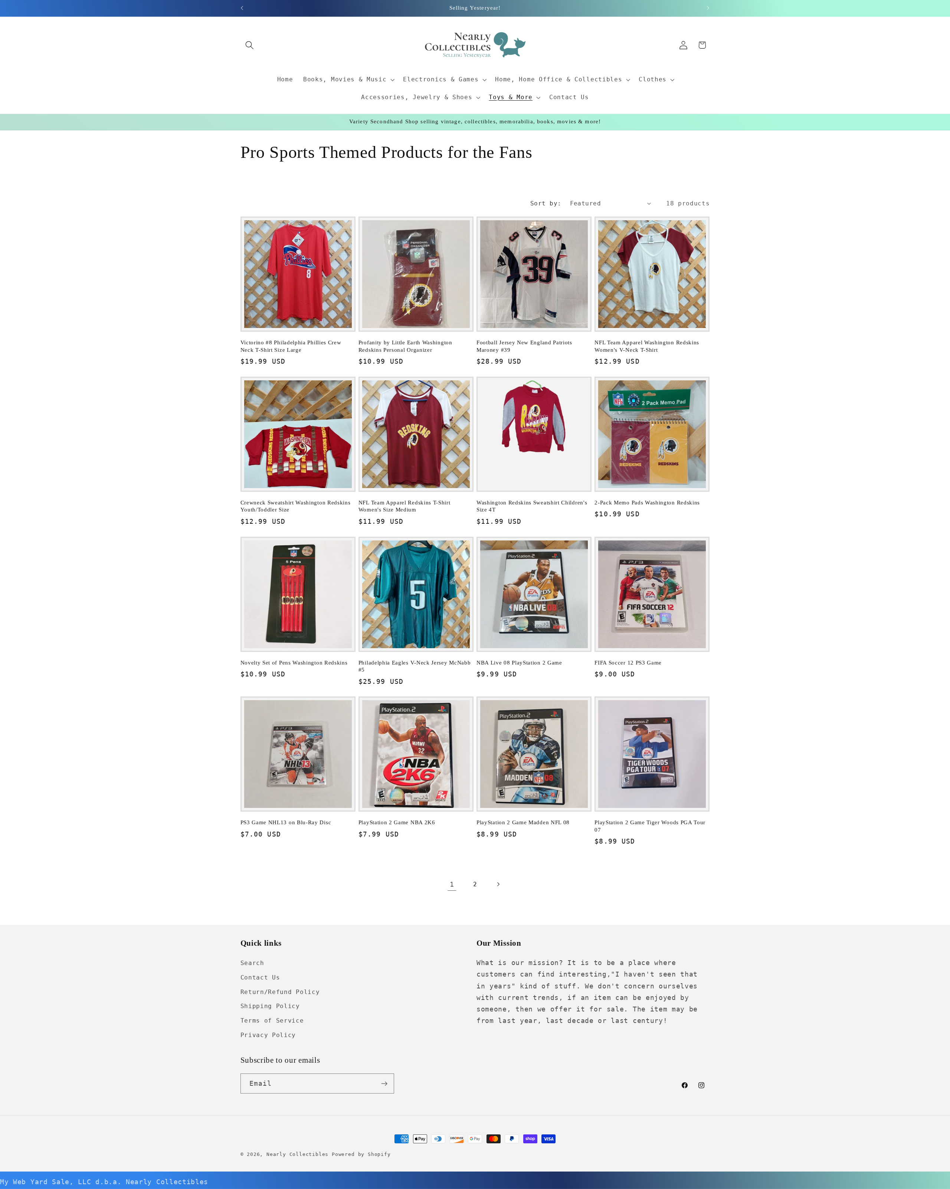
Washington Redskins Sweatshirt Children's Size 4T (531, 506)
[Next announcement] (708, 8)
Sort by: (545, 203)
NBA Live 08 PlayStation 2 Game (519, 663)
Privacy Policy (268, 1035)
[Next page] (498, 884)
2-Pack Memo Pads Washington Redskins (647, 503)
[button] (249, 45)
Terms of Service (272, 1020)
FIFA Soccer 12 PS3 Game (628, 663)
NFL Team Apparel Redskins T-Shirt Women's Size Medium (404, 506)
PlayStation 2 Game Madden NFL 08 (523, 822)
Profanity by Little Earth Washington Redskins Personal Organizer (405, 346)
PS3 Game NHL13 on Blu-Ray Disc (285, 822)
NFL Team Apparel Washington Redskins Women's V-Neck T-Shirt (646, 346)
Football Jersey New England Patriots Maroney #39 (524, 346)
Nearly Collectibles (297, 1154)
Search (252, 963)
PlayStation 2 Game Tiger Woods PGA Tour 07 (649, 825)
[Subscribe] (384, 1083)
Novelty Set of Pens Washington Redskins (294, 663)
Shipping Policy (270, 1006)
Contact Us (260, 977)
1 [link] (452, 884)
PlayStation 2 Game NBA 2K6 (396, 822)
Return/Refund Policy (280, 991)
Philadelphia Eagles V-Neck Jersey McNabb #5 (414, 666)
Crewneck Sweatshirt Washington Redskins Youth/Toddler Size (295, 506)
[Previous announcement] (242, 8)
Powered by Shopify (361, 1154)
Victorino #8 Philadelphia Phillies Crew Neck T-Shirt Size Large (290, 346)
